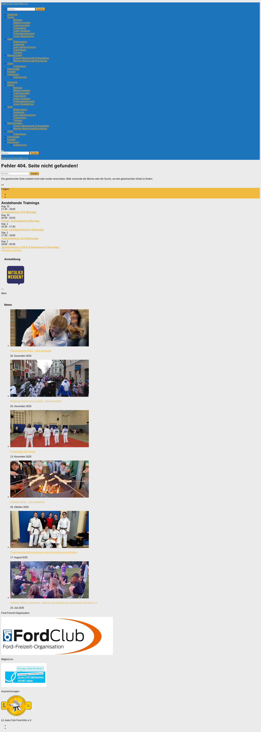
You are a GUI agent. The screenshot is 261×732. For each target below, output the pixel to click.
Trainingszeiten (21, 25)
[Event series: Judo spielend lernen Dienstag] (17, 226)
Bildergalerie (20, 41)
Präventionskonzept (24, 33)
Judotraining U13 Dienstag (19, 238)
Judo (10, 39)
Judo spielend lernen (24, 47)
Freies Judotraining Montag (20, 220)
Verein (10, 17)
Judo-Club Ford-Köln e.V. (14, 3)
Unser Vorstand (21, 31)
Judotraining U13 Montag (18, 212)
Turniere (17, 52)
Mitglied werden (21, 22)
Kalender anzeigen (11, 250)
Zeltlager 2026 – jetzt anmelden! (27, 502)
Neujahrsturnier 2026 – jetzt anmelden (30, 350)
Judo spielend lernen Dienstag (22, 229)
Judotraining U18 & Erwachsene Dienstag (30, 247)
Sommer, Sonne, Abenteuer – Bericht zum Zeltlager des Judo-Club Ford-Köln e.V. (53, 602)
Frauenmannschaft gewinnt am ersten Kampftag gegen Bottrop (43, 552)
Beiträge (17, 20)
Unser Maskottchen (23, 36)
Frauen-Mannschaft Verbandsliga (31, 58)
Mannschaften (14, 55)
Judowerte (18, 44)
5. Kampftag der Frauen (22, 451)
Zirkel (10, 63)
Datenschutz (20, 77)
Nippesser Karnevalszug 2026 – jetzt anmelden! (36, 401)
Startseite (12, 14)
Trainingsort (19, 28)
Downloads (13, 69)
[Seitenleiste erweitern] (2, 184)
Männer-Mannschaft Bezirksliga (30, 60)
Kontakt (11, 71)
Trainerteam (19, 50)
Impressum (13, 74)
